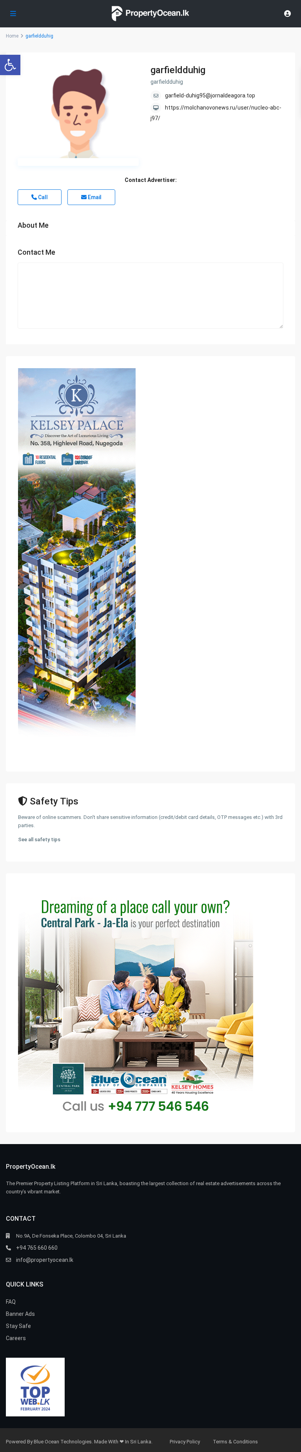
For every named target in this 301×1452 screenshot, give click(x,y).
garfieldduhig (177, 70)
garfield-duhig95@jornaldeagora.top (210, 95)
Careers (16, 1338)
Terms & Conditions (235, 1442)
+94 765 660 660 (37, 1248)
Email (94, 197)
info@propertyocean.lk (44, 1260)
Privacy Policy (185, 1442)
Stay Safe (18, 1326)
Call (42, 197)
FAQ (11, 1302)
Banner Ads (20, 1314)
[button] (10, 65)
